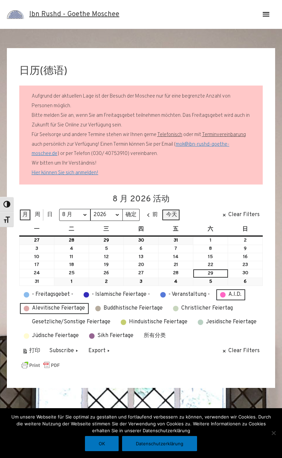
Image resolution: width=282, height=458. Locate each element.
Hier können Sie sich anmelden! (65, 173)
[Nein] (273, 432)
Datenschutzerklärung (159, 443)
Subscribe (61, 350)
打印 (31, 352)
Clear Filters (244, 214)
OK (102, 443)
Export (97, 350)
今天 (171, 214)
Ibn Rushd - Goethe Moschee (74, 14)
